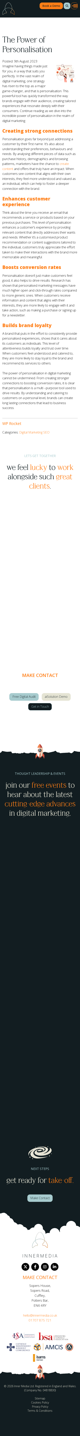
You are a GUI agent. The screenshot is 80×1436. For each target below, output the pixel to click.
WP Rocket (11, 423)
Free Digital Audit (24, 696)
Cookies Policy (40, 1402)
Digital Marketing (31, 432)
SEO (46, 432)
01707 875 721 (40, 1320)
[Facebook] (35, 1267)
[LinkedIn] (54, 1267)
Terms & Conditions (40, 1410)
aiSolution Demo (56, 696)
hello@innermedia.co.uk (40, 1315)
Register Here (18, 947)
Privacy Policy (40, 1406)
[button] (67, 6)
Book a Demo (51, 6)
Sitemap (40, 1398)
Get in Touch (40, 706)
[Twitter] (25, 1267)
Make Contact (40, 1198)
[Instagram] (45, 1267)
